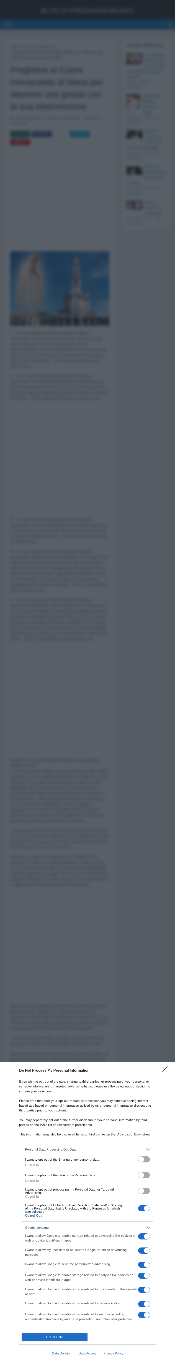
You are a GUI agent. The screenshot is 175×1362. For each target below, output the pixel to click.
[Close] (166, 1070)
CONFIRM (54, 1337)
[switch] (144, 1159)
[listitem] (87, 1149)
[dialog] (87, 1212)
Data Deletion (62, 1353)
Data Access (87, 1353)
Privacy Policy (113, 1353)
